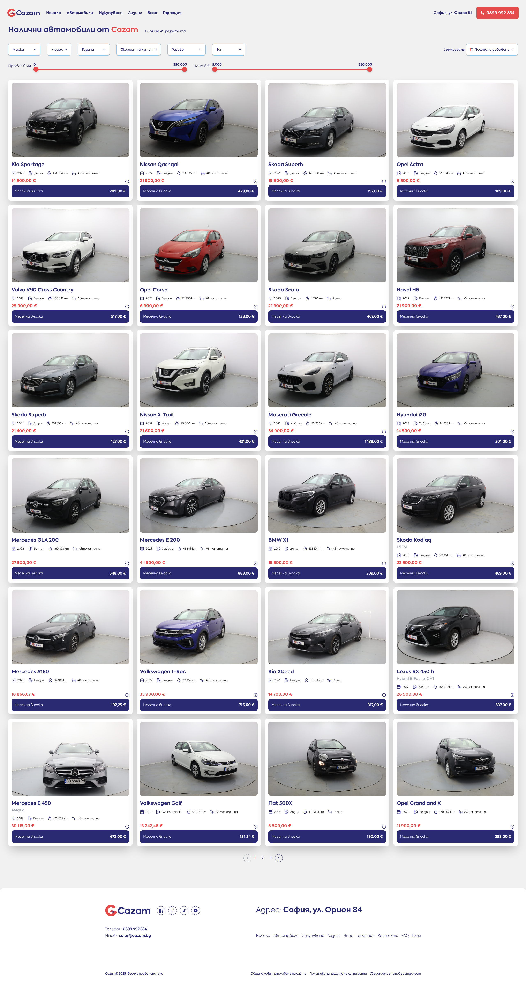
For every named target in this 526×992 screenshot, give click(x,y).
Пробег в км (19, 66)
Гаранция (172, 12)
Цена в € (202, 66)
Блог (416, 935)
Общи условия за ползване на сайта (278, 973)
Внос (152, 12)
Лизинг (135, 12)
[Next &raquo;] (279, 858)
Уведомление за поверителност (395, 973)
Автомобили (80, 12)
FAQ (405, 935)
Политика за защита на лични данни (338, 973)
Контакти (388, 935)
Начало (53, 12)
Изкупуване (110, 12)
